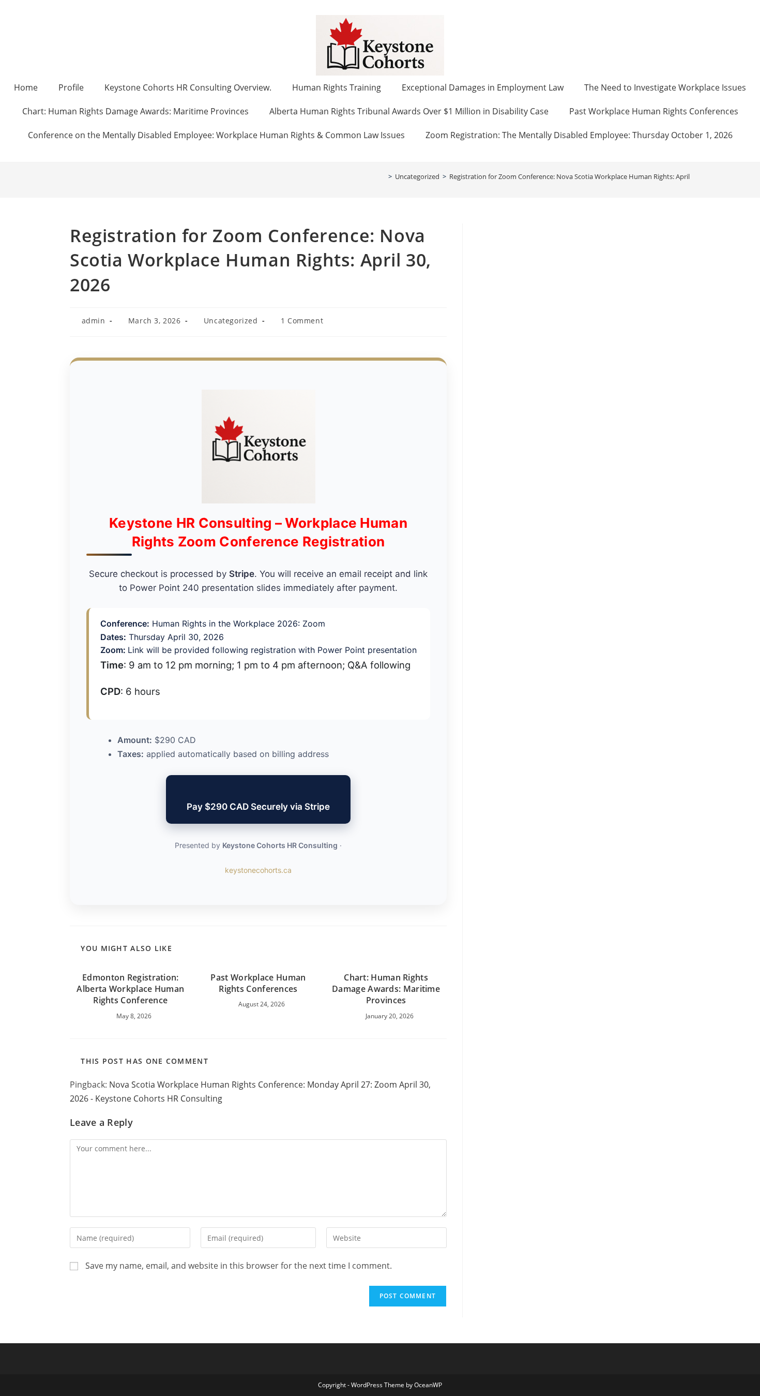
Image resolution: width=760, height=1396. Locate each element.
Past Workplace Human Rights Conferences (653, 111)
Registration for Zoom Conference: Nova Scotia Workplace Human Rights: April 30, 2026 (582, 176)
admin (93, 320)
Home (26, 87)
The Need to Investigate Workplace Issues (665, 87)
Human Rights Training (336, 87)
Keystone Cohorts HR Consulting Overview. (187, 87)
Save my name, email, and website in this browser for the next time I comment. (238, 1265)
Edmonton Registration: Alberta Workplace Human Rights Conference (130, 989)
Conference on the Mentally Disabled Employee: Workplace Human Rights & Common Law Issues (216, 135)
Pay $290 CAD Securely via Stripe (258, 806)
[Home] (382, 176)
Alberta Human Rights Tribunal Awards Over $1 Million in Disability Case (409, 111)
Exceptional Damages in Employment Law (483, 87)
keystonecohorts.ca (258, 870)
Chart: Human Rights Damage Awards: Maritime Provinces (135, 111)
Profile (71, 87)
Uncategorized (231, 320)
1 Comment (302, 320)
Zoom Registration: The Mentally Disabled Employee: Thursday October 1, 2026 (579, 135)
